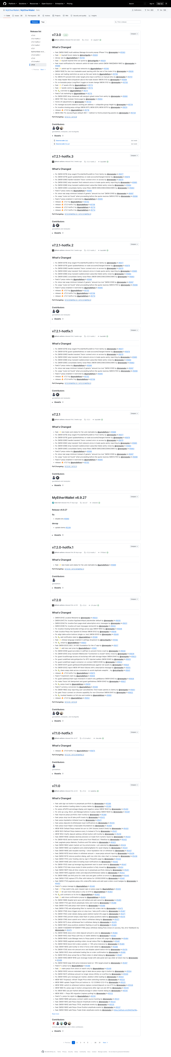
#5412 (102, 817)
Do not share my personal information (119, 1051)
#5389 (103, 815)
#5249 (68, 527)
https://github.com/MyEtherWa (125, 1010)
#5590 (106, 69)
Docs (88, 1051)
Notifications (137, 10)
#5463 (110, 892)
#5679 (120, 180)
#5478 (124, 949)
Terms (59, 1051)
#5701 (130, 77)
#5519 (126, 988)
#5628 (130, 71)
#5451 (126, 870)
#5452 (122, 873)
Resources (34, 4)
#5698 (135, 196)
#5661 (94, 648)
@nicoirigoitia (85, 55)
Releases (35, 22)
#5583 (122, 52)
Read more (55, 1014)
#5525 (123, 982)
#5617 (116, 645)
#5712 (90, 88)
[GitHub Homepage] (43, 1051)
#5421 (114, 831)
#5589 (95, 687)
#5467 (122, 911)
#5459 (103, 897)
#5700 (125, 82)
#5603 (83, 643)
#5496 (59, 960)
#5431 (125, 848)
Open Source (47, 4)
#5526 (130, 985)
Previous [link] (36, 69)
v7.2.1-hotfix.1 (62, 331)
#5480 (114, 925)
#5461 (122, 878)
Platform (12, 4)
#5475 (69, 930)
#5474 (122, 917)
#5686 (57, 66)
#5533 (113, 1002)
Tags (43, 22)
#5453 (57, 883)
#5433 (127, 837)
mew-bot (57, 502)
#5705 (82, 58)
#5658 (92, 676)
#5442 (115, 862)
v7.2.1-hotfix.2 (62, 245)
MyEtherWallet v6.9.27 (69, 498)
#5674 (125, 107)
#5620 (126, 665)
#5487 (119, 955)
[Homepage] (4, 3)
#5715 (89, 93)
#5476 (114, 922)
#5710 (93, 207)
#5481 (117, 941)
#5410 (112, 823)
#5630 (118, 620)
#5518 (93, 996)
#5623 (133, 656)
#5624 (119, 662)
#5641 (127, 670)
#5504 (128, 971)
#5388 (108, 804)
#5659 (87, 684)
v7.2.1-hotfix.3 (62, 156)
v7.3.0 (56, 35)
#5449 (108, 968)
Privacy (64, 1051)
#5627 (123, 681)
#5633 (95, 618)
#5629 (103, 61)
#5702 (86, 202)
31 (99, 1042)
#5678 (127, 177)
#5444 (118, 859)
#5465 (118, 900)
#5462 (97, 895)
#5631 (125, 623)
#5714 (93, 210)
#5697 (131, 193)
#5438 (134, 856)
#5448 (92, 886)
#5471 (123, 914)
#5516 (125, 991)
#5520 (122, 980)
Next (42, 69)
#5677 (121, 174)
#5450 (118, 889)
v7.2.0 (56, 600)
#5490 (123, 952)
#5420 (126, 828)
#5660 (108, 695)
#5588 (95, 637)
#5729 (133, 113)
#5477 (116, 919)
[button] (95, 135)
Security (70, 1051)
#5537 (118, 1007)
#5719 (130, 105)
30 (95, 1042)
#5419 (118, 834)
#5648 (113, 632)
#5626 (131, 679)
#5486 (115, 947)
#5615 (128, 668)
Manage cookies (102, 1051)
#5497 (125, 963)
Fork (150, 10)
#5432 (124, 840)
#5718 (87, 110)
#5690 (66, 519)
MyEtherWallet (12, 10)
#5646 (119, 629)
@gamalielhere (72, 58)
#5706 (115, 74)
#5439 (131, 853)
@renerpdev (113, 52)
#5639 (131, 654)
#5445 (126, 876)
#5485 (122, 944)
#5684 (128, 185)
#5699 (124, 80)
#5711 (86, 91)
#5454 (120, 867)
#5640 (123, 651)
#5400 (125, 809)
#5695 (100, 199)
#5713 (90, 85)
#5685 (134, 182)
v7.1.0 (56, 786)
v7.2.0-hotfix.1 (62, 547)
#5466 (113, 903)
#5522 (110, 993)
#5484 (125, 938)
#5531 (117, 999)
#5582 (115, 640)
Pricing (69, 4)
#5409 (109, 826)
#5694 (99, 99)
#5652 (87, 698)
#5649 (116, 634)
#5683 (131, 188)
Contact (94, 1051)
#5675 (92, 673)
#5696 (89, 191)
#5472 (120, 908)
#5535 (111, 1004)
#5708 (92, 205)
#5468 (102, 906)
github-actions (59, 40)
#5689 (113, 432)
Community (83, 1051)
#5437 (129, 851)
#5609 (95, 55)
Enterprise (59, 4)
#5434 (123, 845)
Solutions (22, 4)
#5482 (115, 933)
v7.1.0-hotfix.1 (62, 733)
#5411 (99, 820)
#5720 (88, 102)
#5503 (121, 977)
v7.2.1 (56, 414)
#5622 (130, 692)
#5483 (113, 936)
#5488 (87, 966)
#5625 (128, 659)
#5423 (113, 842)
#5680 (125, 96)
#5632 (113, 626)
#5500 (125, 974)
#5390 (108, 806)
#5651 (132, 690)
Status (76, 1051)
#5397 (127, 812)
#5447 (124, 864)
